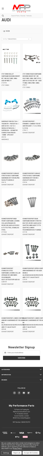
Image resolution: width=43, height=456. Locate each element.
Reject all (16, 453)
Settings (6, 453)
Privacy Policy (17, 448)
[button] (22, 31)
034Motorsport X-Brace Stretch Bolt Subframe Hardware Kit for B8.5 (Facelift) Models (31, 177)
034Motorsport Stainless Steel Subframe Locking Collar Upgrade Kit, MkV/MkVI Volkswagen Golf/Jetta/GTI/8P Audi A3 (11, 274)
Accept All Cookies (31, 453)
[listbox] (18, 38)
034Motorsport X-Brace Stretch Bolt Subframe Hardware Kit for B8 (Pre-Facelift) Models (11, 177)
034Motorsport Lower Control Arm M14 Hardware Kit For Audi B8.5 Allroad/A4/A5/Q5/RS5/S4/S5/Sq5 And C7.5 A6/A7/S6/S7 (13, 322)
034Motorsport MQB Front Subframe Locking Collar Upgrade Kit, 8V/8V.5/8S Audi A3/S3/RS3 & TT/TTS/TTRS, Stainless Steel (11, 224)
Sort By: (5, 39)
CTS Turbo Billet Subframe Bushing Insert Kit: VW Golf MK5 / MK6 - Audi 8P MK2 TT (11, 77)
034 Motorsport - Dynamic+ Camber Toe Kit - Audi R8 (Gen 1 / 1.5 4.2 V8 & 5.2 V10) (32, 125)
